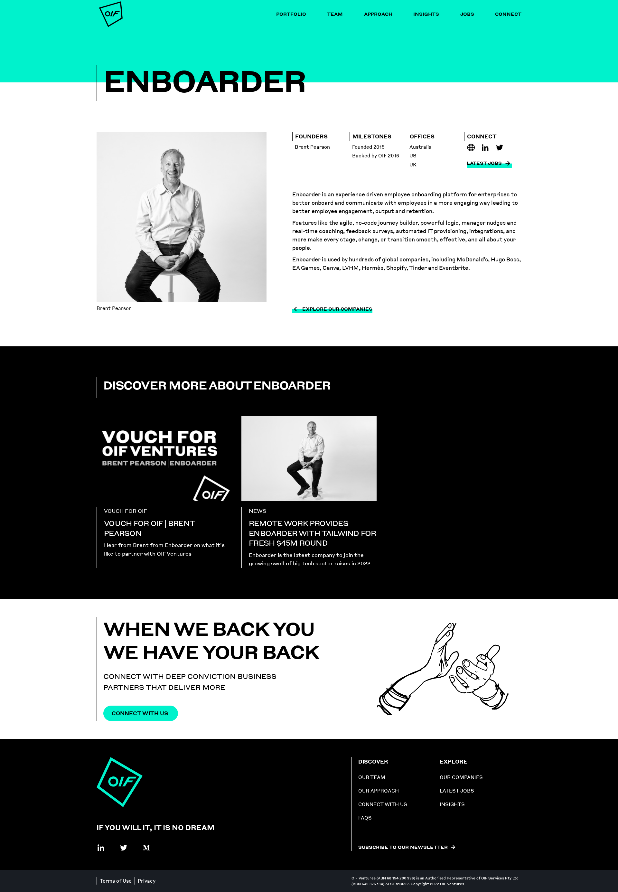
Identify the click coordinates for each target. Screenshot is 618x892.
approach (378, 14)
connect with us (382, 804)
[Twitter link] (123, 847)
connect (508, 14)
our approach (378, 790)
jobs (467, 14)
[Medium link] (146, 847)
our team (371, 777)
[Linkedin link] (471, 147)
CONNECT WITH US (140, 713)
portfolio (291, 14)
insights (426, 14)
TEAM (335, 14)
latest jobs (457, 790)
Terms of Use (116, 881)
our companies (461, 777)
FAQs (365, 818)
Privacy (146, 881)
